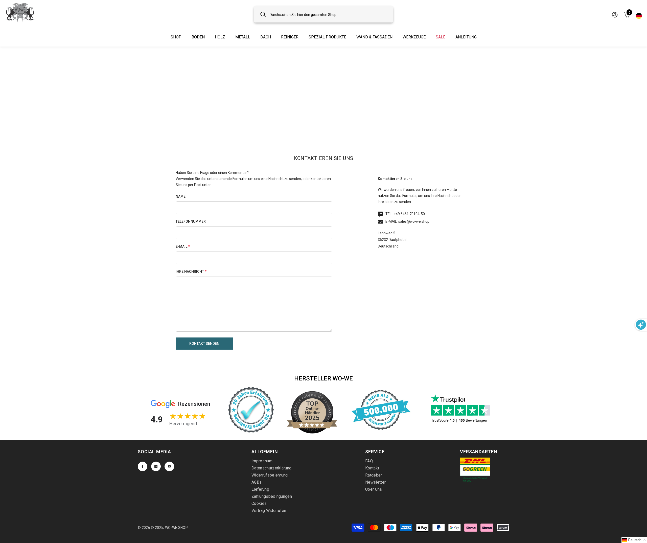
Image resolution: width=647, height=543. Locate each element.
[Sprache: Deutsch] (639, 14)
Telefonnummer (191, 221)
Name (181, 196)
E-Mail (183, 246)
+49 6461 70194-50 (409, 214)
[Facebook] (142, 466)
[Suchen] (323, 14)
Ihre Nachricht (191, 271)
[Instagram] (156, 466)
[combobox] (328, 14)
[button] (204, 343)
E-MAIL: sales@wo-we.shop (407, 221)
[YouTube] (169, 466)
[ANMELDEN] (615, 14)
